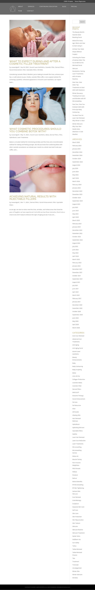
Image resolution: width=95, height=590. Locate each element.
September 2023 (77, 201)
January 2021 (76, 302)
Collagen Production (78, 379)
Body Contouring (77, 366)
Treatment (75, 561)
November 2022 (77, 233)
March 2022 (76, 259)
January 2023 (76, 227)
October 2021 (76, 276)
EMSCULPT (75, 392)
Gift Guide (75, 412)
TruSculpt (75, 565)
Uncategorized (76, 568)
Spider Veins (76, 536)
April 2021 (75, 292)
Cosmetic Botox (77, 383)
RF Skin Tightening (78, 488)
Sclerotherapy (76, 500)
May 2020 (75, 321)
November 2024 (77, 155)
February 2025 (76, 145)
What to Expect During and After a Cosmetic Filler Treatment (34, 62)
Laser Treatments (22, 137)
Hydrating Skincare (78, 427)
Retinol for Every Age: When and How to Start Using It (78, 43)
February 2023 (76, 224)
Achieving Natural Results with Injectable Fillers (32, 197)
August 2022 (76, 243)
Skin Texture (76, 523)
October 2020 (76, 311)
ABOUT (20, 6)
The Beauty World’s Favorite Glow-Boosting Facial (78, 34)
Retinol (74, 478)
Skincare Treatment (78, 533)
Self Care (75, 510)
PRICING (74, 6)
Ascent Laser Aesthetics (37, 67)
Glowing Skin (76, 415)
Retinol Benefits (77, 481)
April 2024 (75, 178)
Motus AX (75, 456)
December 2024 (77, 152)
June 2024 (75, 171)
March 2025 (76, 142)
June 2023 (75, 211)
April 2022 (75, 256)
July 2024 (75, 168)
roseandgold (15, 67)
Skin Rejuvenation (78, 520)
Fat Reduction (76, 405)
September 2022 (77, 240)
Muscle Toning (77, 459)
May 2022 (75, 253)
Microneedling (76, 447)
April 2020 (75, 324)
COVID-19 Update (68, 1)
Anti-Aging (75, 345)
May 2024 (75, 175)
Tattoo (74, 546)
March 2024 (76, 181)
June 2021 (75, 289)
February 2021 (76, 298)
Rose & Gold (66, 587)
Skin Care (75, 513)
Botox (47, 135)
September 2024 (77, 162)
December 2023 (77, 191)
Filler (24, 70)
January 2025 (76, 149)
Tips (73, 558)
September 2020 (77, 315)
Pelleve (74, 472)
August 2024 (76, 165)
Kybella (74, 434)
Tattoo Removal (77, 549)
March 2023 (76, 220)
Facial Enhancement (15, 70)
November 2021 (77, 272)
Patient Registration (80, 1)
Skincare (75, 526)
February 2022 (76, 263)
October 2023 (76, 197)
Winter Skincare (77, 574)
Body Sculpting (77, 370)
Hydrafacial (13, 137)
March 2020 (76, 328)
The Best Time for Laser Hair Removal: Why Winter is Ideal (78, 117)
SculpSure (75, 504)
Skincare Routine (77, 530)
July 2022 (75, 246)
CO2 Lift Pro (76, 376)
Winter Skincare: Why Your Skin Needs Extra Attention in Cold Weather (77, 129)
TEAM (20, 11)
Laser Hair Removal (78, 437)
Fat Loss (74, 402)
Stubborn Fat (76, 539)
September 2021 (77, 279)
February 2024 (76, 184)
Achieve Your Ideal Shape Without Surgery (78, 51)
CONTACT (30, 11)
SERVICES (31, 6)
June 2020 (75, 318)
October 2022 (76, 237)
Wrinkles (40, 70)
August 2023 (76, 204)
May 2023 (75, 214)
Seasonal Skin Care (78, 507)
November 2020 (77, 308)
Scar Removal (76, 497)
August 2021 (76, 282)
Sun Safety (75, 543)
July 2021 (75, 285)
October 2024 (76, 158)
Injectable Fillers (32, 70)
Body (74, 363)
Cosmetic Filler (49, 67)
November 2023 (77, 194)
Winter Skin (76, 571)
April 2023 (75, 217)
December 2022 (77, 230)
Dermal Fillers (59, 67)
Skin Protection (77, 517)
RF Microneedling (77, 485)
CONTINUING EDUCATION (48, 6)
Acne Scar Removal (78, 336)
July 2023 (75, 207)
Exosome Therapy (77, 396)
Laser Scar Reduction (79, 440)
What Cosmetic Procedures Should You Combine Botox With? (35, 130)
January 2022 (76, 266)
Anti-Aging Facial (77, 348)
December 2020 (77, 305)
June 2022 (75, 250)
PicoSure (75, 475)
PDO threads (76, 468)
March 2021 (76, 295)
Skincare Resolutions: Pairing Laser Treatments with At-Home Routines (78, 74)
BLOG (64, 6)
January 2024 (76, 188)
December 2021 (77, 269)
